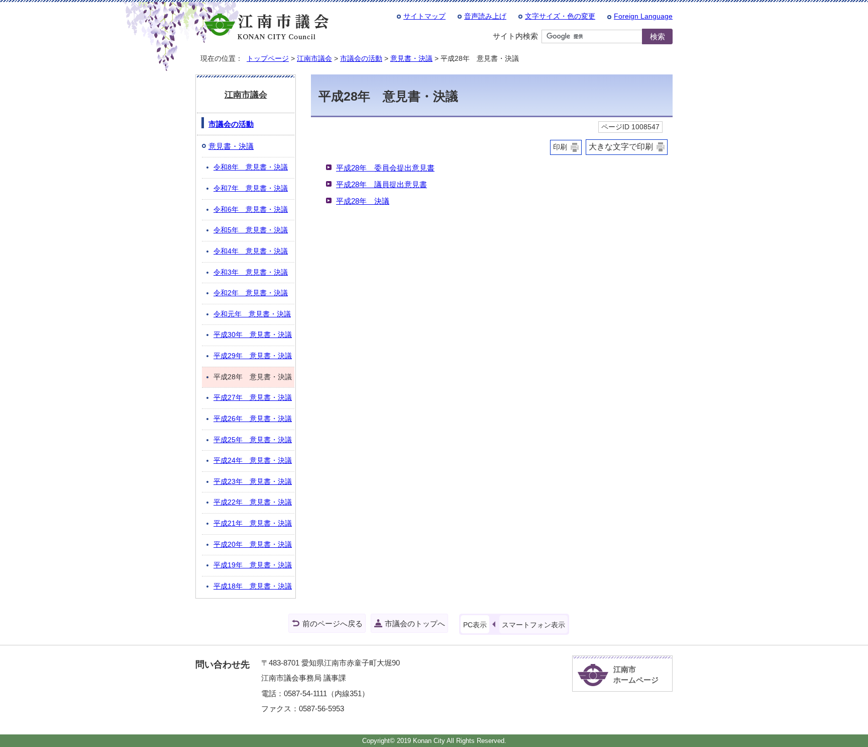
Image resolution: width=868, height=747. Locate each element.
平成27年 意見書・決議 (252, 397)
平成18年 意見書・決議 (252, 586)
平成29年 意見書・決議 (252, 356)
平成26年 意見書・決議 (252, 419)
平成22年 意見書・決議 (252, 502)
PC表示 (475, 625)
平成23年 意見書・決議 (252, 481)
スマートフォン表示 (533, 625)
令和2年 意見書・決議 (250, 293)
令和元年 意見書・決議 (252, 314)
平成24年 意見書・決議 (252, 460)
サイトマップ (424, 16)
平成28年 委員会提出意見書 (385, 167)
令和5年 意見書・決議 (250, 230)
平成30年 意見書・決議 (252, 335)
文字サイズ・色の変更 (560, 16)
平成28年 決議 (362, 201)
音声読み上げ (485, 16)
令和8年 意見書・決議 (250, 167)
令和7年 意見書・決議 (250, 188)
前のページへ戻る (332, 623)
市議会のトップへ (415, 623)
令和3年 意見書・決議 (250, 272)
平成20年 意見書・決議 (252, 544)
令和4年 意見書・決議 (250, 251)
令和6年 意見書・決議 (250, 209)
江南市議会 (314, 58)
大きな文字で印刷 (621, 146)
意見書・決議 (411, 58)
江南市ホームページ (636, 674)
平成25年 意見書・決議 (252, 440)
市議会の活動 (361, 58)
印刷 (560, 147)
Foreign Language (643, 16)
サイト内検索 (515, 36)
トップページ (268, 58)
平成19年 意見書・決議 (252, 565)
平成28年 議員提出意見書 (381, 184)
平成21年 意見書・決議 (252, 523)
